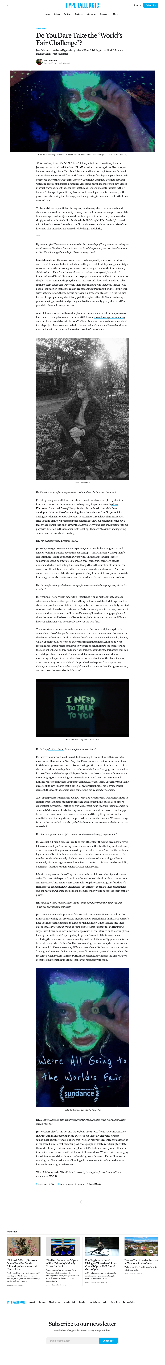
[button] (115, 14)
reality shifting (67, 1143)
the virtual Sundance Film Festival (71, 167)
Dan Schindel (50, 60)
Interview (41, 29)
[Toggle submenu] (119, 14)
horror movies (66, 1184)
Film (53, 1184)
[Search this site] (7, 5)
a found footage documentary (109, 317)
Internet (80, 1184)
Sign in (137, 5)
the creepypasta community (89, 276)
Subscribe (151, 5)
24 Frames (64, 540)
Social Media (95, 1184)
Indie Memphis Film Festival (98, 220)
